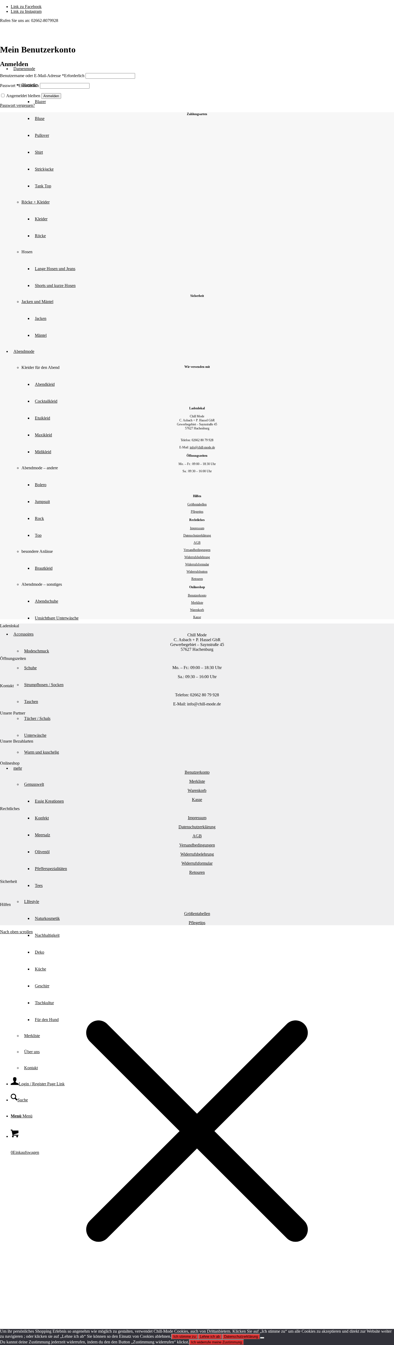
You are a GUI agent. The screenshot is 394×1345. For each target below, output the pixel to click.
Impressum (197, 528)
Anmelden (51, 96)
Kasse (197, 617)
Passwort (19, 85)
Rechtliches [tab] (10, 808)
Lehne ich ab (210, 1337)
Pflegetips (197, 511)
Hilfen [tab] (5, 904)
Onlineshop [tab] (10, 763)
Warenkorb (197, 610)
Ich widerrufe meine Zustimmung (216, 1342)
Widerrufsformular (197, 564)
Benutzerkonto (197, 595)
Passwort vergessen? (17, 105)
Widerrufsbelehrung (197, 557)
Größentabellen (197, 504)
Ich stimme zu (184, 1337)
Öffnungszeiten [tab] (13, 658)
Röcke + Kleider (35, 202)
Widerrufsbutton (197, 571)
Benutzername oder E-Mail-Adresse (42, 75)
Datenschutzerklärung (197, 535)
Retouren (197, 579)
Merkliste (197, 603)
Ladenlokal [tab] (9, 626)
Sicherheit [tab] (8, 881)
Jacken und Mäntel (37, 301)
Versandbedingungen (197, 550)
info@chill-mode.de (202, 447)
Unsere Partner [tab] (12, 713)
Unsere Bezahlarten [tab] (16, 741)
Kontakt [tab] (7, 685)
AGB (197, 543)
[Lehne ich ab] (262, 1338)
